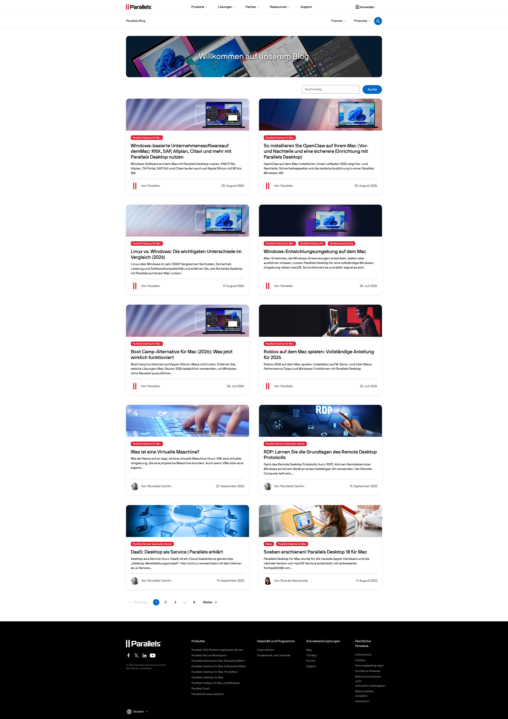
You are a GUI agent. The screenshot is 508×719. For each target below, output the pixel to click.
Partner (311, 660)
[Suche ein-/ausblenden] (378, 21)
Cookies (360, 660)
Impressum (362, 701)
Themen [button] (337, 20)
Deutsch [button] (138, 711)
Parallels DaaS (200, 688)
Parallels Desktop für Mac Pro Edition (214, 672)
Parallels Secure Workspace (208, 655)
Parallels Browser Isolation (207, 694)
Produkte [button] (360, 20)
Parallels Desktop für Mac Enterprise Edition (218, 666)
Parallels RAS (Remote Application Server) (217, 650)
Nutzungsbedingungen (369, 665)
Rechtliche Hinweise (367, 671)
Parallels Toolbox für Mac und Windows (215, 683)
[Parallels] (139, 7)
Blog (309, 650)
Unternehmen (265, 650)
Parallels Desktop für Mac (207, 677)
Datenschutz (363, 654)
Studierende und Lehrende (273, 655)
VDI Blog (311, 655)
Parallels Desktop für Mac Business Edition (218, 660)
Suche (372, 89)
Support (311, 666)
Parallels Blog (135, 20)
